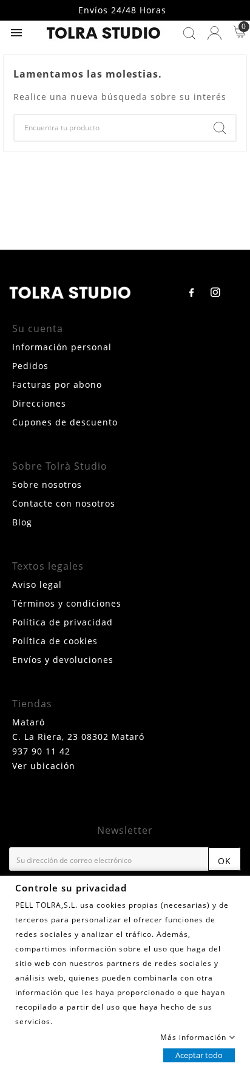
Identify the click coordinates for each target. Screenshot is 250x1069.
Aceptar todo (199, 1054)
